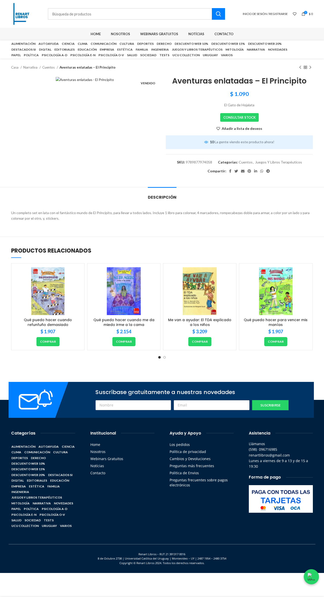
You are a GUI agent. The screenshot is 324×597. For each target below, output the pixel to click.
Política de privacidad (188, 451)
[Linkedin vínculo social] (256, 171)
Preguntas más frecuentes (192, 465)
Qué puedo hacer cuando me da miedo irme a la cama (123, 322)
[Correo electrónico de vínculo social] (242, 171)
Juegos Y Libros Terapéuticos (278, 162)
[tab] (162, 194)
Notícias (97, 465)
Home (95, 444)
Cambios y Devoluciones (190, 458)
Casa (15, 67)
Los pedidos (180, 444)
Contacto (97, 472)
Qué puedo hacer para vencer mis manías (276, 322)
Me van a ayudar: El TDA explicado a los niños (199, 322)
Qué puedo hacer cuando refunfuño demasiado (48, 322)
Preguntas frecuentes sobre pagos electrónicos (199, 482)
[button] (47, 341)
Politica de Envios (184, 472)
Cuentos (48, 67)
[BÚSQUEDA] (218, 14)
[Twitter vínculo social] (236, 171)
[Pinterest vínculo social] (249, 171)
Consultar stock (239, 117)
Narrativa (30, 67)
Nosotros (98, 451)
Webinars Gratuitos (106, 458)
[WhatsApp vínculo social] (262, 171)
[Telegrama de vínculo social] (268, 171)
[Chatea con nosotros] (311, 576)
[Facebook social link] (230, 171)
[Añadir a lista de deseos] (76, 275)
